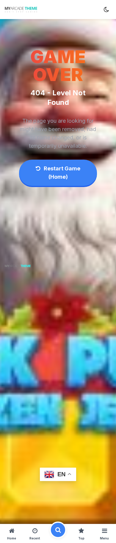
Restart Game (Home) (61, 172)
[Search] (58, 533)
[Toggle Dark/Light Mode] (106, 9)
